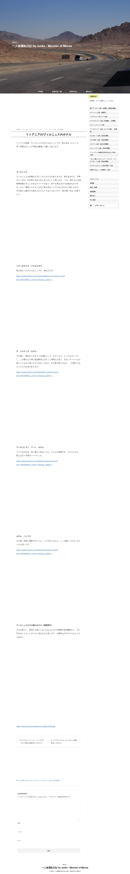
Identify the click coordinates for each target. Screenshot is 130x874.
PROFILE (73, 91)
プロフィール (94, 179)
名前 (18, 823)
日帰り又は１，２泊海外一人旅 (100, 170)
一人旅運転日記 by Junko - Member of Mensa (42, 46)
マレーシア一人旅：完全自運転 (100, 148)
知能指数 (93, 191)
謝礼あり (89, 91)
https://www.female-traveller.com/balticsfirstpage (35, 726)
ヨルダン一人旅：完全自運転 (99, 136)
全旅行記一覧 (57, 91)
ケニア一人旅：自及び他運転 (99, 144)
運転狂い (65, 864)
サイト (19, 840)
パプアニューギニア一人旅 (98, 116)
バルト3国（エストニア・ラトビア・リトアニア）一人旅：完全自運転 (39, 780)
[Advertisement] (48, 112)
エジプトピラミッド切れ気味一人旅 (101, 165)
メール (19, 832)
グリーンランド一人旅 (97, 125)
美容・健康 (93, 187)
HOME (40, 91)
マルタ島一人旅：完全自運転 (99, 140)
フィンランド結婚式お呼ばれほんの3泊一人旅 (103, 153)
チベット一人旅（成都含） (98, 112)
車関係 (92, 183)
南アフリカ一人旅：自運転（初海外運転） (103, 108)
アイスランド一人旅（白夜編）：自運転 (103, 121)
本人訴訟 (93, 200)
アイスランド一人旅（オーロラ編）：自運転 (103, 130)
